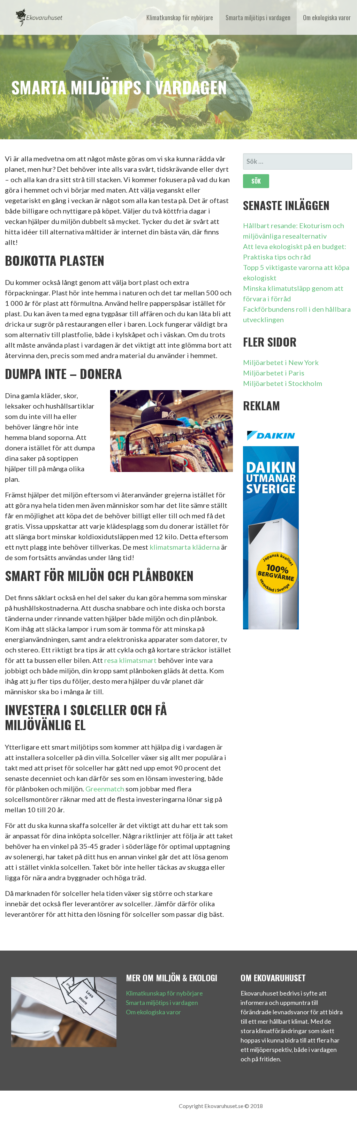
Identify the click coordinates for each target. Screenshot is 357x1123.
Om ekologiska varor (327, 17)
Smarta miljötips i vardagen (258, 17)
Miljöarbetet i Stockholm (282, 383)
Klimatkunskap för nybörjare (179, 17)
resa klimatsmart (130, 660)
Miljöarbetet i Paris (273, 373)
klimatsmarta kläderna (185, 547)
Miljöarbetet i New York (281, 362)
